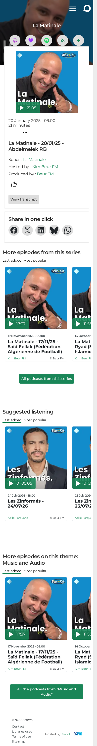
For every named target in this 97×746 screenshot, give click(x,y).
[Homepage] (9, 8)
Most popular (35, 260)
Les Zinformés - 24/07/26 (26, 504)
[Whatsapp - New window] (67, 230)
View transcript (23, 199)
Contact (18, 726)
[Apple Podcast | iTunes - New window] (14, 40)
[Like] (13, 184)
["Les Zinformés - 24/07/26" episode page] (36, 457)
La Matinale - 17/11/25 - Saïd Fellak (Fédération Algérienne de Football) (35, 346)
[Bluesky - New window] (54, 230)
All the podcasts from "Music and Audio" (46, 692)
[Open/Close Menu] (72, 8)
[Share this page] (25, 133)
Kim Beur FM (45, 166)
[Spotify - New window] (46, 40)
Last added (11, 260)
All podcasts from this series (46, 378)
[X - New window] (27, 230)
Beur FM (45, 174)
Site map (18, 741)
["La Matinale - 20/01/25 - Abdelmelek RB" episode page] (47, 82)
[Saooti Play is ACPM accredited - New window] (77, 734)
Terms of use (21, 736)
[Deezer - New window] (30, 40)
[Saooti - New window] (86, 9)
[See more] (78, 40)
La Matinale (34, 159)
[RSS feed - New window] (62, 40)
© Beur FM (57, 358)
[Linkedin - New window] (40, 230)
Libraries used (22, 731)
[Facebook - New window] (13, 230)
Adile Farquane (18, 518)
